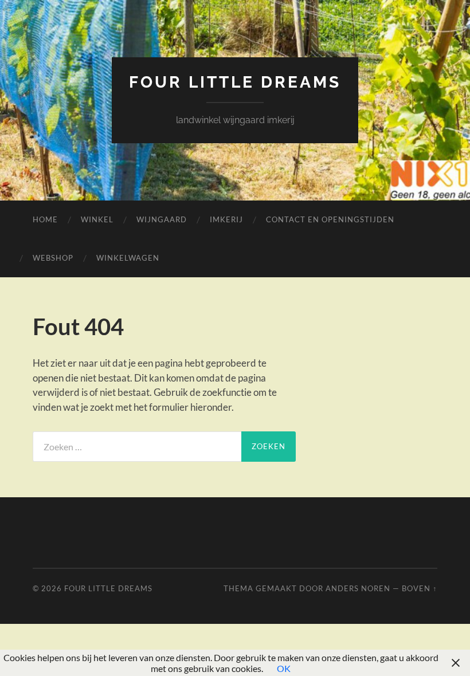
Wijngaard (161, 219)
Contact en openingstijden (330, 219)
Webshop (53, 257)
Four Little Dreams (235, 82)
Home (45, 219)
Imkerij (226, 219)
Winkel (97, 219)
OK (284, 668)
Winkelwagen (127, 257)
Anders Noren (358, 588)
